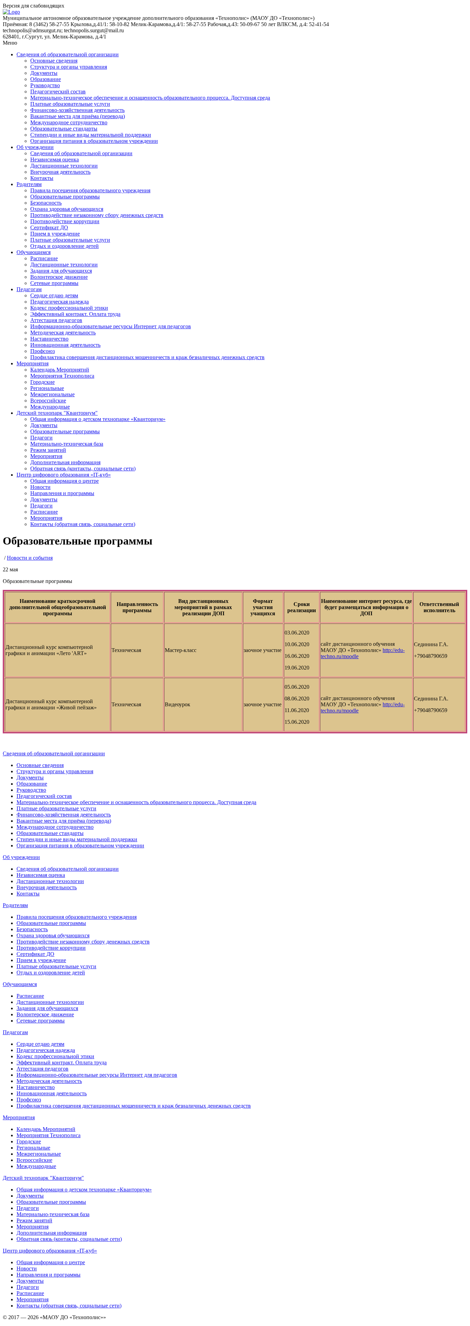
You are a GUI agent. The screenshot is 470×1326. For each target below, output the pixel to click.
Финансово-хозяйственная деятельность (77, 110)
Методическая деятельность (63, 332)
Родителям (29, 184)
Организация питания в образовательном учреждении (94, 141)
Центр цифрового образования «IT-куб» (64, 475)
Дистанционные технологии (64, 166)
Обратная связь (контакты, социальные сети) (83, 468)
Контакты (41, 178)
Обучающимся (34, 252)
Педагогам (29, 289)
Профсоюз (42, 351)
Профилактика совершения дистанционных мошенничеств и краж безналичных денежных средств (147, 357)
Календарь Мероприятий (59, 370)
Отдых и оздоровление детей (64, 246)
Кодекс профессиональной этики (69, 308)
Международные (50, 407)
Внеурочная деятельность (60, 172)
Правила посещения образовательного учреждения (90, 190)
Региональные (47, 388)
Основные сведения (53, 61)
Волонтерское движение (59, 277)
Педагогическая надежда (59, 302)
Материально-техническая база (66, 444)
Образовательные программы (65, 196)
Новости (40, 487)
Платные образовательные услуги (70, 104)
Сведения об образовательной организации (68, 54)
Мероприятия (33, 363)
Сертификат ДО (49, 227)
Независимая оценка (54, 159)
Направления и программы (62, 493)
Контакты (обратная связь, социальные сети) (82, 524)
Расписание (44, 258)
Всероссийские (48, 400)
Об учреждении (35, 147)
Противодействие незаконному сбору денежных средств (96, 215)
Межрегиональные (52, 394)
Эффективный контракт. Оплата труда (75, 314)
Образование (45, 79)
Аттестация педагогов (56, 320)
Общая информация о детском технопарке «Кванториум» (97, 419)
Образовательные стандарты (63, 129)
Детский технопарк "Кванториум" (57, 413)
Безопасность (46, 203)
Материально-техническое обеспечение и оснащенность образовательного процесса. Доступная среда (150, 98)
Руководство (45, 85)
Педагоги (41, 438)
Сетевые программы (54, 283)
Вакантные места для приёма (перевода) (77, 116)
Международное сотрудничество (68, 122)
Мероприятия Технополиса (62, 376)
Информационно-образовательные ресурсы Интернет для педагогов (110, 326)
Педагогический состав (58, 91)
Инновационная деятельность (65, 345)
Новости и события (30, 558)
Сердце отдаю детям (54, 295)
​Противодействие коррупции (64, 221)
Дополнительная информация (65, 462)
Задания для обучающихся (61, 271)
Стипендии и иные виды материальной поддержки (90, 135)
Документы (43, 73)
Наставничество (49, 339)
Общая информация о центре (64, 481)
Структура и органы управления (68, 67)
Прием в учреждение (55, 234)
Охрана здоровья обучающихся (66, 209)
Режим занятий (48, 450)
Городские (42, 382)
